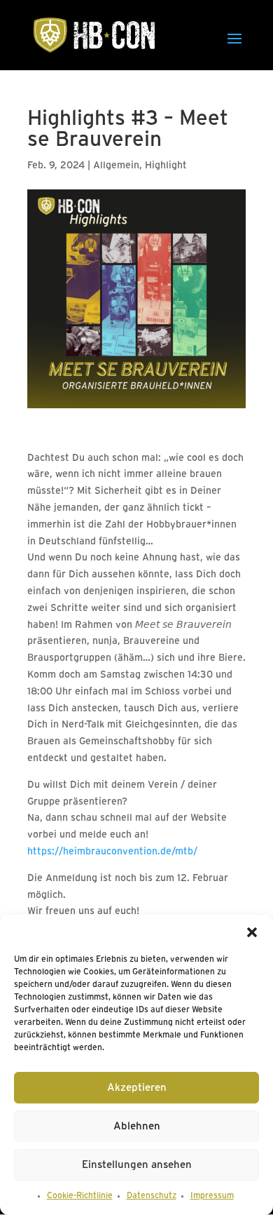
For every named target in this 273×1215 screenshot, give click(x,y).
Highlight (166, 165)
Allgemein (116, 165)
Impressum (212, 1196)
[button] (252, 932)
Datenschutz (151, 1196)
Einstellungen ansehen (137, 1165)
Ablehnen (136, 1127)
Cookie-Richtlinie (80, 1196)
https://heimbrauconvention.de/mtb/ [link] (112, 852)
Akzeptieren (137, 1088)
